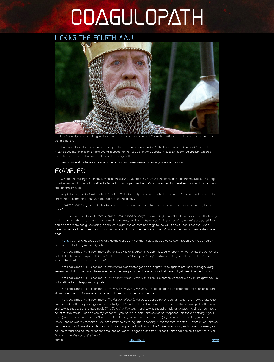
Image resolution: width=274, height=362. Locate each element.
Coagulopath (137, 16)
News (215, 340)
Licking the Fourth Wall (95, 37)
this (66, 241)
